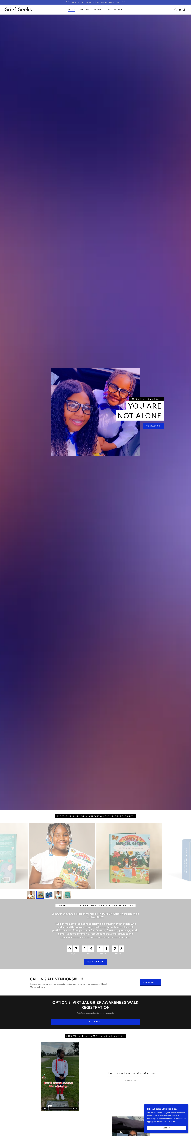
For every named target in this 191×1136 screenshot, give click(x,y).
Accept (166, 1128)
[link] (29, 10)
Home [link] (71, 9)
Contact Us (153, 426)
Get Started (150, 982)
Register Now (95, 962)
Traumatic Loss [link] (102, 9)
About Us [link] (83, 9)
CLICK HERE (95, 1022)
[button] (118, 9)
